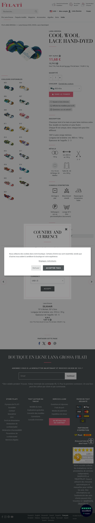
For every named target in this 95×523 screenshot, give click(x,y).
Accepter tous (53, 268)
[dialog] (47, 261)
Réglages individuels (47, 261)
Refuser (36, 268)
